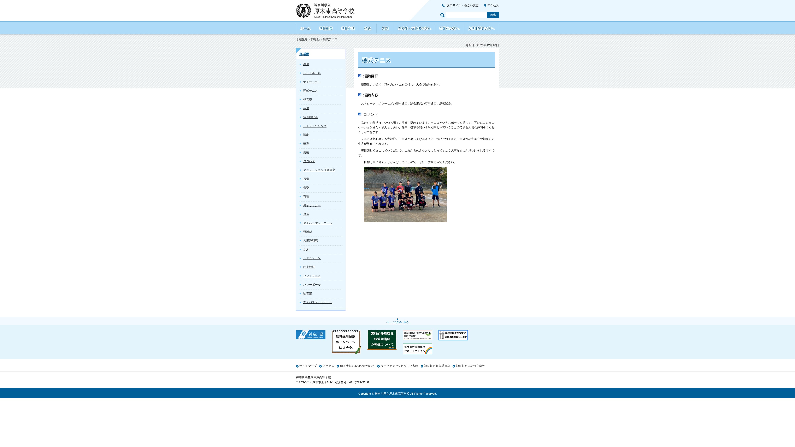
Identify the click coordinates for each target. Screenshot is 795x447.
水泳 (306, 249)
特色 (367, 28)
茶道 (306, 108)
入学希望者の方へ (481, 28)
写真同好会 (310, 117)
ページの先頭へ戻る (397, 322)
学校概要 (326, 28)
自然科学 (309, 161)
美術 (306, 152)
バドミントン (312, 258)
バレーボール (312, 284)
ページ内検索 (443, 15)
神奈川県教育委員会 (437, 366)
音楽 (306, 187)
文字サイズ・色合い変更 (463, 5)
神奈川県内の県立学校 (470, 366)
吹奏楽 (307, 293)
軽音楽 (307, 99)
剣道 (306, 64)
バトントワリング (314, 126)
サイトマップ (308, 366)
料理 (306, 196)
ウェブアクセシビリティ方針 (399, 366)
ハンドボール (312, 73)
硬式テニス (310, 90)
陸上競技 (309, 267)
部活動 (315, 39)
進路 (385, 28)
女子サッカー (312, 82)
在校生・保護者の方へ (414, 28)
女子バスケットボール (317, 302)
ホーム (306, 28)
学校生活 (348, 28)
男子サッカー (312, 205)
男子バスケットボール (317, 223)
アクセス (493, 5)
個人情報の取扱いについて (357, 366)
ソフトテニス (312, 276)
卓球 (306, 214)
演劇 (306, 134)
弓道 (306, 178)
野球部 (307, 231)
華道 (306, 143)
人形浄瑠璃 (310, 240)
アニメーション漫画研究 (319, 170)
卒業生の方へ (449, 28)
